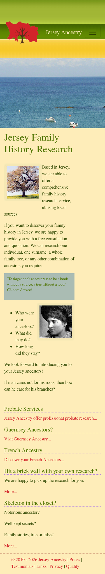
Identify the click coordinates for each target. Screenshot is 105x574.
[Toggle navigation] (93, 32)
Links (41, 566)
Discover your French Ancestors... (34, 459)
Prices (74, 559)
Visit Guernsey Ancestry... (27, 439)
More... (10, 491)
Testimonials (22, 566)
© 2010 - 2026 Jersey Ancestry (38, 559)
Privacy (56, 566)
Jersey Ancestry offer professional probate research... (50, 418)
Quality (72, 566)
